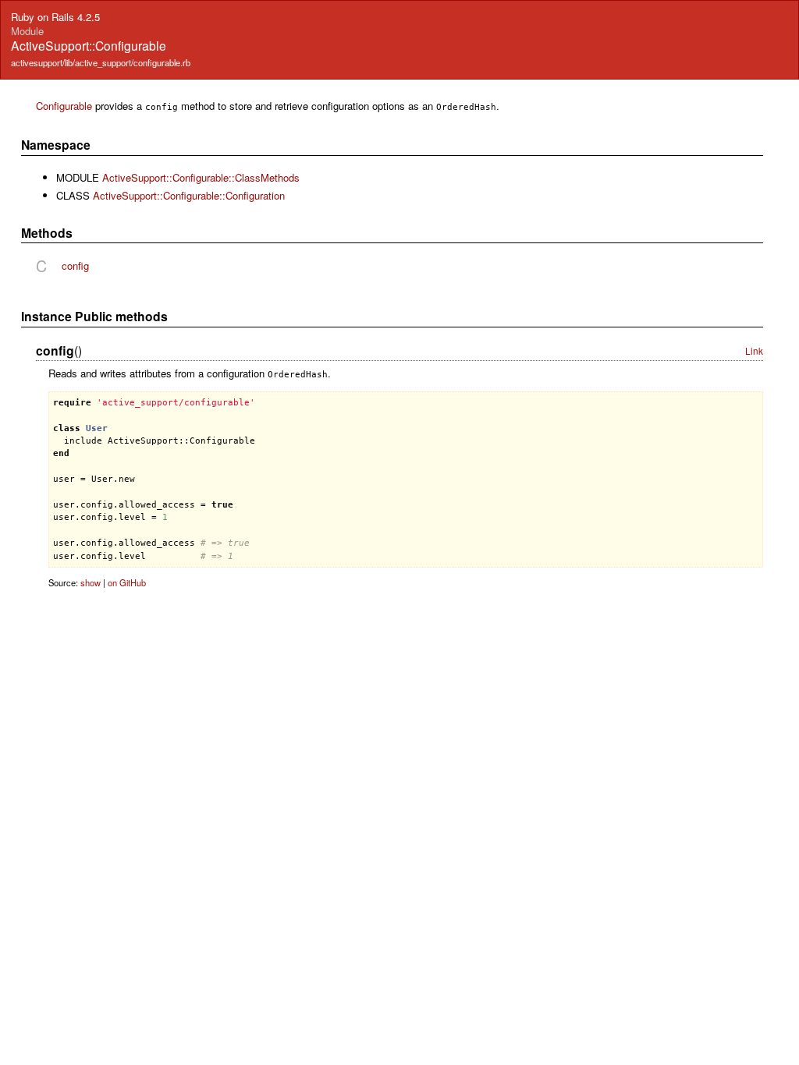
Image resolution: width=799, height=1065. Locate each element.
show (90, 582)
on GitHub (127, 582)
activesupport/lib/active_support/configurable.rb (100, 62)
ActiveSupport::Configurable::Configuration (189, 195)
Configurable (64, 105)
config (75, 265)
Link (754, 350)
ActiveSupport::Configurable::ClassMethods (201, 177)
